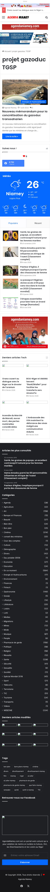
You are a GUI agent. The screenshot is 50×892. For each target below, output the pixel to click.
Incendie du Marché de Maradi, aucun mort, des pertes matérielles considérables (12, 421)
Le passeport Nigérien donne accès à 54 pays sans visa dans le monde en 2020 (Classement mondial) (32, 286)
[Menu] (3, 18)
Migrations (8, 621)
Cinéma (7, 532)
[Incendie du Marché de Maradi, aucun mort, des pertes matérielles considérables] (13, 407)
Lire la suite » (12, 136)
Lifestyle (7, 600)
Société (7, 672)
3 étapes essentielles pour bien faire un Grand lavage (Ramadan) (32, 301)
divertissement (18, 771)
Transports (8, 702)
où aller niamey (9, 780)
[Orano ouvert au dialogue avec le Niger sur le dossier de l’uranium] (13, 370)
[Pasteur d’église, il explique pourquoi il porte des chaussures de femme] (10, 270)
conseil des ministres (13, 536)
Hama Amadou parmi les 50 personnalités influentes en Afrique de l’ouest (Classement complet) (32, 254)
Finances (8, 583)
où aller (30, 776)
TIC (5, 693)
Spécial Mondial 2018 (13, 676)
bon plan (7, 767)
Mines (6, 625)
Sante (6, 659)
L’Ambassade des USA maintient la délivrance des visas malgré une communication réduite (36, 424)
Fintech (7, 587)
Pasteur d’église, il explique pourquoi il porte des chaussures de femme (33, 269)
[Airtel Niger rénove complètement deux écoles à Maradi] (40, 747)
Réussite (7, 655)
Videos (7, 706)
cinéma (35, 767)
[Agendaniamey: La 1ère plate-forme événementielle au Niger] (18, 17)
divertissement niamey (36, 771)
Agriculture (8, 507)
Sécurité (7, 664)
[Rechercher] (46, 18)
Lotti (6, 613)
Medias (7, 617)
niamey (13, 776)
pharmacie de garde (27, 780)
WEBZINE (8, 710)
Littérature (8, 604)
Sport (6, 681)
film (5, 776)
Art (5, 511)
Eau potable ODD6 (12, 558)
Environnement (10, 579)
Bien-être (8, 524)
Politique (7, 647)
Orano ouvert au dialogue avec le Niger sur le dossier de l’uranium (12, 383)
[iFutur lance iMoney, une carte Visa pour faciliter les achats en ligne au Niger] (9, 728)
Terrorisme (8, 689)
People (7, 638)
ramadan (7, 790)
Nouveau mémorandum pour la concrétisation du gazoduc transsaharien (24, 115)
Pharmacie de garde (13, 642)
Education (8, 566)
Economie (8, 562)
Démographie (10, 549)
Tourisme (8, 698)
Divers (6, 553)
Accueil (7, 51)
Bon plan (8, 528)
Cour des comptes (12, 541)
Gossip (7, 596)
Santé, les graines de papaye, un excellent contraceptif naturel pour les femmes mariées (33, 236)
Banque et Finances (13, 515)
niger (22, 776)
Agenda (7, 503)
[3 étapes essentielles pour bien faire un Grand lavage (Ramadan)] (10, 303)
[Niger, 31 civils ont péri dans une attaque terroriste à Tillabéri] (40, 737)
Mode (6, 630)
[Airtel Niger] (25, 5)
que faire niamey (35, 785)
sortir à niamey (28, 790)
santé (16, 790)
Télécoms (8, 685)
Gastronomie (9, 592)
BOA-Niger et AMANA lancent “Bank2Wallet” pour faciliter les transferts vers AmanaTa (37, 385)
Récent (38, 223)
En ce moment (10, 570)
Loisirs (6, 609)
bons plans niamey (21, 767)
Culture (7, 545)
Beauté (7, 520)
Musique (7, 634)
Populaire (13, 223)
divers (6, 771)
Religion (7, 651)
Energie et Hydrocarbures (15, 575)
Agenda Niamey (10, 108)
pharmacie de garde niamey (14, 785)
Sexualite (8, 668)
